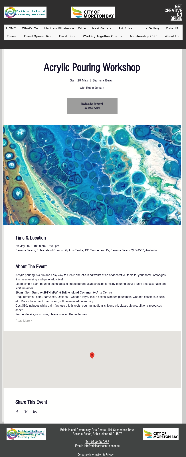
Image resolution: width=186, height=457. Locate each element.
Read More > (23, 320)
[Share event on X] (26, 411)
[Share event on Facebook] (17, 411)
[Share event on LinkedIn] (35, 411)
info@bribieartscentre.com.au (102, 446)
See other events (92, 108)
